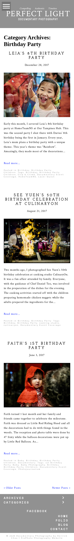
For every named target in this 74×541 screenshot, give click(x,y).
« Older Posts (12, 488)
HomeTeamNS (27, 177)
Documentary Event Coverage (40, 325)
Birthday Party (41, 170)
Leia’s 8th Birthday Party (37, 56)
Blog (63, 525)
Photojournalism (29, 469)
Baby (21, 461)
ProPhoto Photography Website (42, 538)
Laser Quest (46, 177)
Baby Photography (33, 465)
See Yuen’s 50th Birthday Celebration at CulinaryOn (37, 200)
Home (63, 516)
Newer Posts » (61, 488)
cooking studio (49, 323)
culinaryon (11, 325)
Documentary (27, 463)
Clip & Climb (26, 175)
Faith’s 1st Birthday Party (37, 346)
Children (10, 172)
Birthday (23, 170)
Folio (62, 520)
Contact (59, 529)
